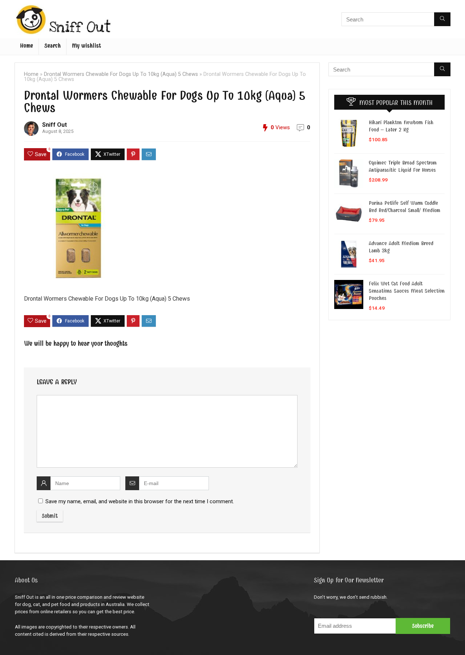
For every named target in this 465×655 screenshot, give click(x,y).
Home (26, 45)
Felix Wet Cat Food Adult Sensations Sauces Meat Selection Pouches (407, 290)
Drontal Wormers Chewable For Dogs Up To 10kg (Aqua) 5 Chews (121, 74)
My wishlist (86, 45)
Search (52, 45)
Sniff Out (54, 124)
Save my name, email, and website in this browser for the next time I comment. (139, 501)
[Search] (442, 19)
